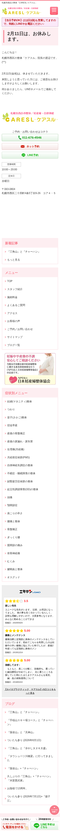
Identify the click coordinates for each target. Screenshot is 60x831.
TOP (9, 281)
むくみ (11, 561)
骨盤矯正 (12, 529)
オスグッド (13, 577)
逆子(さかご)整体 (17, 417)
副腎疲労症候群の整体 (20, 481)
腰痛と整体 (13, 521)
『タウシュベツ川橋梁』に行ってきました (30, 758)
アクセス (12, 313)
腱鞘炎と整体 (15, 569)
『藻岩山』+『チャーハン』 (23, 768)
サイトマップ (15, 337)
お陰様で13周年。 (17, 788)
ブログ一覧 (13, 345)
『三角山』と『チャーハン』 (23, 251)
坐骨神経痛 (13, 553)
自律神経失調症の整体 (20, 465)
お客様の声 (13, 321)
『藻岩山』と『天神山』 (21, 732)
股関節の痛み (15, 545)
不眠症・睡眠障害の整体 (21, 473)
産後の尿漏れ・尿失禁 (20, 441)
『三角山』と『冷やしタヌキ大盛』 (27, 748)
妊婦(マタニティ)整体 (19, 401)
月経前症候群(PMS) (18, 457)
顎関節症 (12, 505)
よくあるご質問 (16, 305)
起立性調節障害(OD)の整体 (22, 489)
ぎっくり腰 (13, 537)
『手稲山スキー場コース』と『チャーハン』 (30, 722)
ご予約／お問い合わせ (20, 329)
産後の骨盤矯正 (16, 433)
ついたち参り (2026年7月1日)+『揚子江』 (28, 798)
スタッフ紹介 (15, 289)
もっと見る (13, 259)
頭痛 (9, 497)
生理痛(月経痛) (15, 449)
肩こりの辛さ (15, 513)
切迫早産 (12, 425)
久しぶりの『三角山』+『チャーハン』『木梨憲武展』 (29, 778)
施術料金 (12, 297)
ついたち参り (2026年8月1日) (24, 740)
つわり (11, 409)
